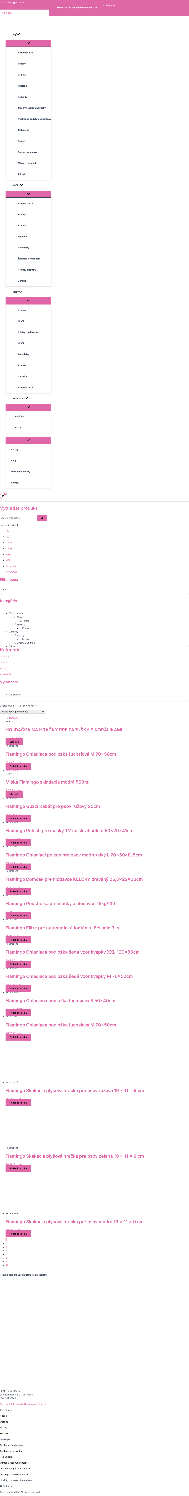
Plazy (19, 617)
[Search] (42, 518)
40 (7, 1261)
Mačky (9, 542)
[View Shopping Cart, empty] (3, 496)
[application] (18, 34)
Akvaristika (11, 566)
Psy (7, 530)
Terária (25, 620)
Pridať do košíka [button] (18, 766)
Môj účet (110, 5)
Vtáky (9, 554)
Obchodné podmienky (11, 1445)
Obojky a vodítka (26, 642)
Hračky (20, 635)
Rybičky (21, 624)
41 (7, 1265)
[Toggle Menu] (28, 43)
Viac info (14, 741)
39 (7, 1258)
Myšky (25, 639)
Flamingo (16, 694)
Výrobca (7, 682)
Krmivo (26, 628)
